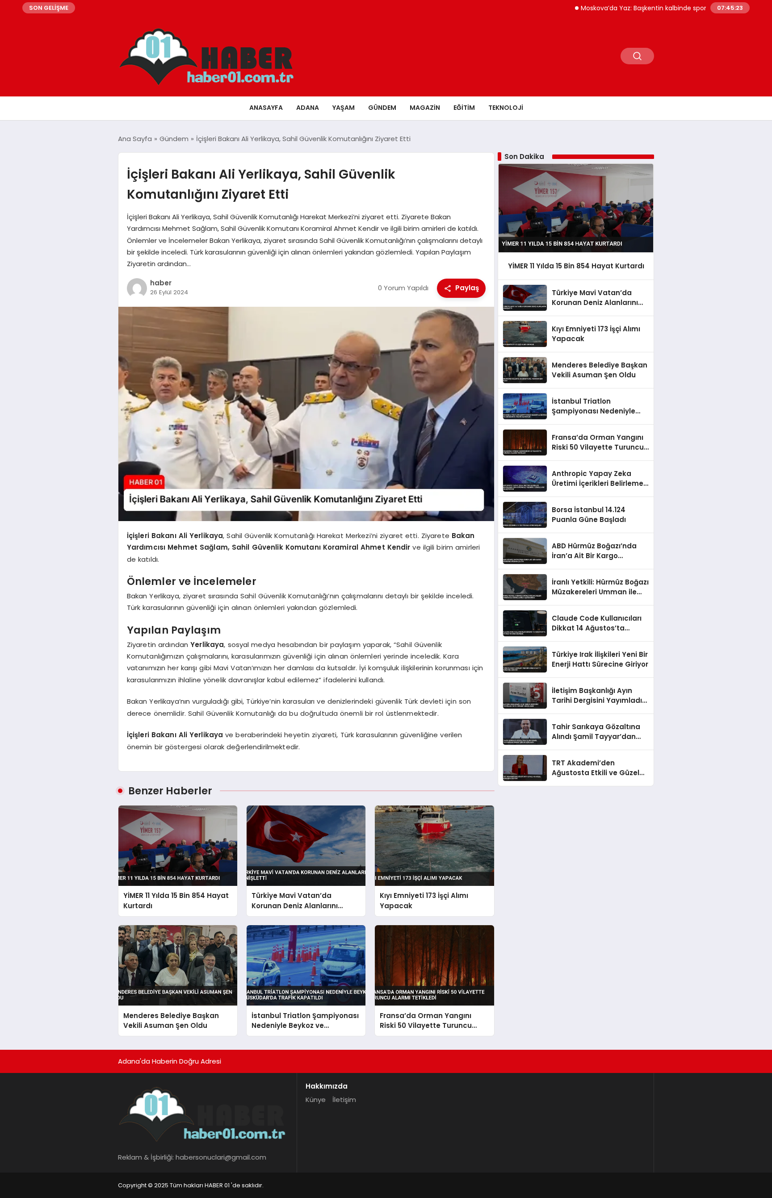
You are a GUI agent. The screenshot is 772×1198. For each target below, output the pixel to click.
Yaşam (343, 107)
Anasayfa (266, 107)
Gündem (382, 107)
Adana (307, 107)
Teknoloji (505, 107)
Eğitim (464, 107)
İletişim (344, 1099)
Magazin (425, 107)
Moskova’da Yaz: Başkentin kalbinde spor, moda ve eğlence (642, 8)
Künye (316, 1099)
